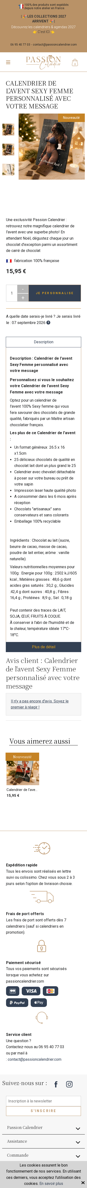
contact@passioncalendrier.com (55, 44)
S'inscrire (44, 1111)
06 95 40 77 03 (20, 44)
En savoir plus (51, 1183)
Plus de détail (43, 647)
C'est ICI (44, 32)
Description (43, 342)
